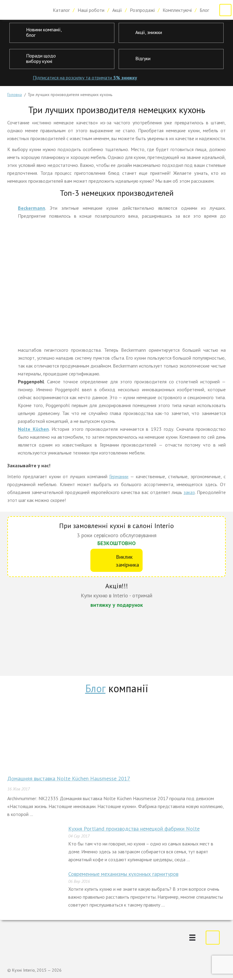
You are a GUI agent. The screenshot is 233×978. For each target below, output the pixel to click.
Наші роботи (91, 10)
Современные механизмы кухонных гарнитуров (123, 873)
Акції (117, 10)
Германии (118, 476)
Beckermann (31, 208)
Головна (14, 94)
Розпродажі (142, 10)
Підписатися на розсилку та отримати (85, 77)
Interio (24, 10)
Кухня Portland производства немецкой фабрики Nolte (134, 828)
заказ (189, 492)
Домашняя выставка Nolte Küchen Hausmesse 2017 (68, 778)
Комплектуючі (177, 10)
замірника (127, 560)
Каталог (61, 10)
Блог (204, 10)
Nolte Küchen (33, 429)
